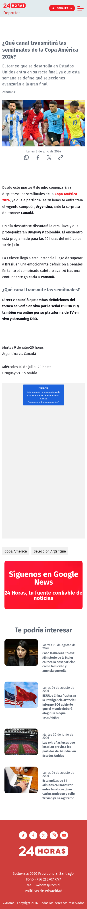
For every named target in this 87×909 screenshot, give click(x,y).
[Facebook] (37, 157)
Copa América (15, 551)
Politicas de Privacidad (43, 890)
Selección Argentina (50, 551)
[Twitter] (49, 157)
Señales (62, 8)
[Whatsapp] (26, 157)
